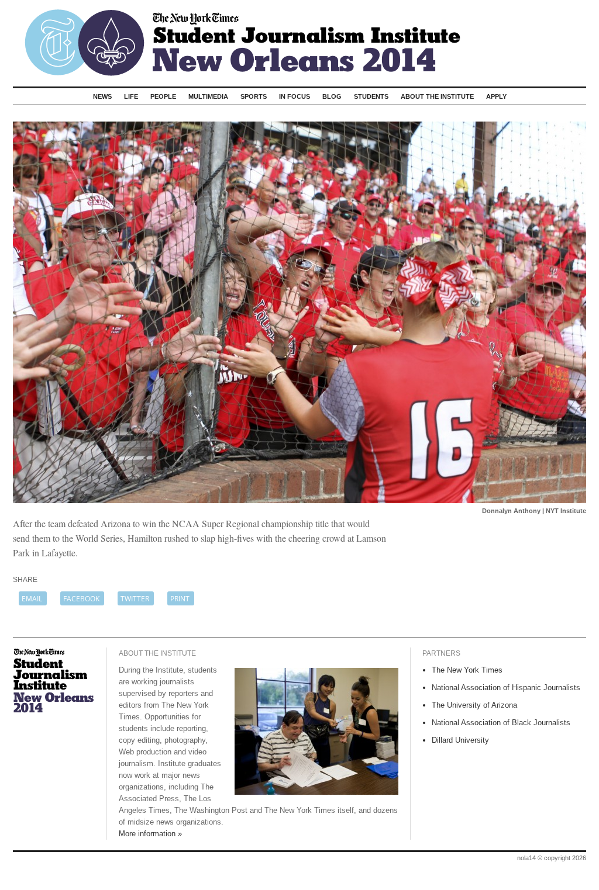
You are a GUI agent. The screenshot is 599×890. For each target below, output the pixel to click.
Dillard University (460, 740)
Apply (496, 96)
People (163, 96)
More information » (150, 833)
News (102, 96)
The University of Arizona (474, 705)
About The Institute (437, 96)
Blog (332, 96)
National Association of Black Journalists (501, 722)
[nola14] (299, 39)
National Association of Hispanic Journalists (506, 687)
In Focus (294, 96)
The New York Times (467, 670)
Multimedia (208, 96)
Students (371, 96)
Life (131, 96)
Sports (253, 96)
